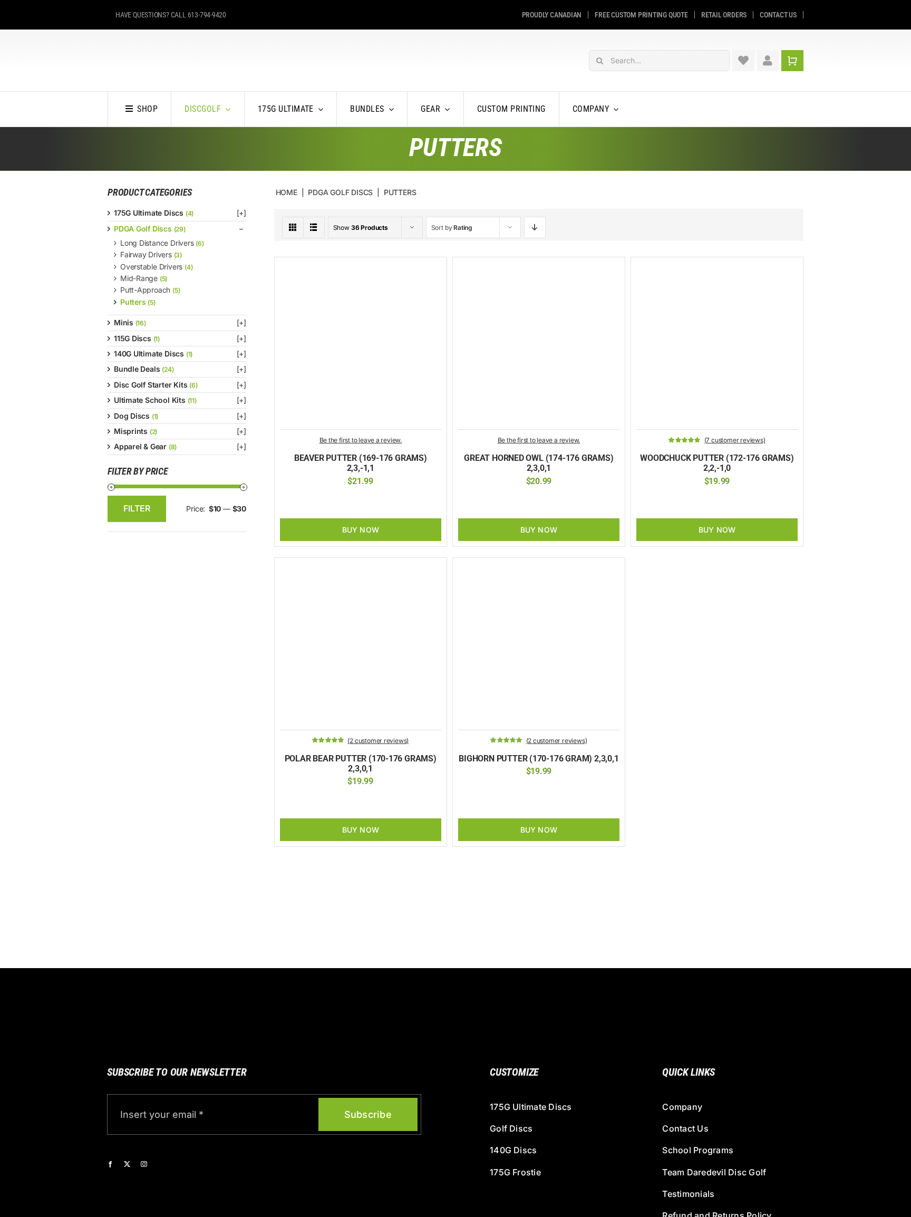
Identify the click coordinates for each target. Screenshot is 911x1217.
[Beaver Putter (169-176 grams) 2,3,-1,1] (360, 268)
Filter (136, 508)
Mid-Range (139, 278)
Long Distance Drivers (157, 242)
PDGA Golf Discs (143, 228)
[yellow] (701, 502)
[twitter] (127, 1164)
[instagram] (144, 1164)
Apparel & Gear (140, 446)
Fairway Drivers (146, 254)
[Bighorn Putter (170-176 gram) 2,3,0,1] (538, 568)
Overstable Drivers (151, 266)
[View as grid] (293, 227)
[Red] (733, 502)
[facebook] (110, 1164)
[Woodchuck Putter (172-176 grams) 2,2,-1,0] (717, 268)
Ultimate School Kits (150, 399)
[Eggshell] (328, 802)
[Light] (530, 502)
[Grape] (717, 502)
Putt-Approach (145, 289)
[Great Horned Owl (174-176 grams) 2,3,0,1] (538, 268)
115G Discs (132, 338)
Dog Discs (132, 415)
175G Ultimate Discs (148, 212)
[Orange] (352, 502)
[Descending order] (535, 227)
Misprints (131, 431)
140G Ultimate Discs (149, 353)
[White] (368, 502)
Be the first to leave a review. (360, 440)
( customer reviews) (734, 440)
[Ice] (514, 502)
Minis (123, 322)
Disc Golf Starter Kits (150, 384)
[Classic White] (360, 802)
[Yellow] (385, 502)
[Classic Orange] (336, 502)
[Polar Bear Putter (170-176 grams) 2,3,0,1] (360, 568)
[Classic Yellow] (311, 802)
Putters (133, 301)
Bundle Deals (137, 368)
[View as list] (314, 227)
